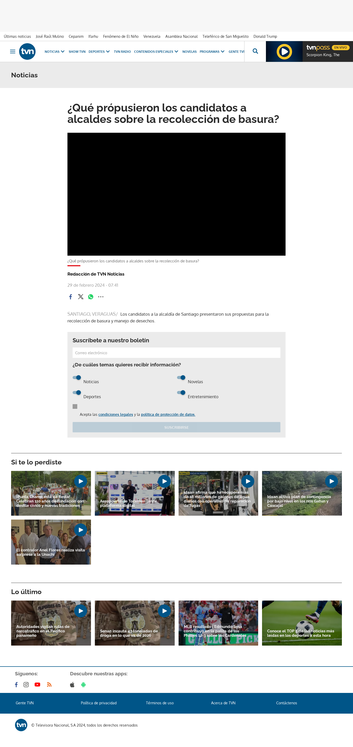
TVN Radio (122, 52)
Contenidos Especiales (153, 52)
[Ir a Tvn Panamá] (27, 51)
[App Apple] (73, 685)
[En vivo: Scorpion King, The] (284, 51)
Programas (209, 52)
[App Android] (84, 685)
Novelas (189, 52)
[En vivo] (311, 45)
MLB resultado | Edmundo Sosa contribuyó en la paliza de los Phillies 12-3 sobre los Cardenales (215, 631)
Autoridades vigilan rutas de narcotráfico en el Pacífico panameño (43, 631)
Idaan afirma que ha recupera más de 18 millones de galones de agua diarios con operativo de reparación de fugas (217, 499)
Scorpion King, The (323, 55)
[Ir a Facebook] (17, 685)
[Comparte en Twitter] (80, 297)
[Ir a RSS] (50, 685)
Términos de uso (160, 703)
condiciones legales (115, 414)
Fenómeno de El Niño (121, 36)
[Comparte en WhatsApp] (91, 297)
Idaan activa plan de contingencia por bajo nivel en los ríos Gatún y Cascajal (299, 501)
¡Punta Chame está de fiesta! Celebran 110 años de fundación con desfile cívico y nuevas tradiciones (50, 501)
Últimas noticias (17, 36)
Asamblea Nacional (181, 36)
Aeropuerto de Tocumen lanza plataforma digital (128, 503)
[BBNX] (21, 725)
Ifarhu (93, 36)
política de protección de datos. (168, 414)
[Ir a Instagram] (27, 685)
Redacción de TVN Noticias (95, 274)
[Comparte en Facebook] (70, 297)
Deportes (97, 52)
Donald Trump (265, 36)
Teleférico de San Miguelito (226, 36)
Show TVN (77, 52)
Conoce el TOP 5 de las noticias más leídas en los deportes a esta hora (300, 633)
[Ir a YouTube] (38, 685)
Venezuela (151, 36)
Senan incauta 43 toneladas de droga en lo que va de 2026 (129, 633)
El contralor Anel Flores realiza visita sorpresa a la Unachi (50, 552)
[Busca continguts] (255, 51)
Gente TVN (237, 52)
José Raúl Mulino (50, 36)
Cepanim (76, 36)
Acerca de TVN (223, 703)
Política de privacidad (99, 703)
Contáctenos (286, 703)
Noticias (52, 52)
